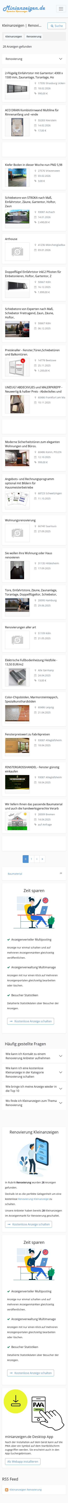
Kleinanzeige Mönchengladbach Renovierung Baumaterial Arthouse (28, 237)
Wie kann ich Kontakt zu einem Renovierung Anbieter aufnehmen (28, 1056)
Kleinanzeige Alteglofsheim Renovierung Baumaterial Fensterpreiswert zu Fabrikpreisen (33, 733)
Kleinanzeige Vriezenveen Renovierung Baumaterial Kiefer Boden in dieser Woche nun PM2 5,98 (32, 163)
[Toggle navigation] (61, 8)
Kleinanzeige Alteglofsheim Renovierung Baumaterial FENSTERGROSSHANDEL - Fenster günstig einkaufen (33, 766)
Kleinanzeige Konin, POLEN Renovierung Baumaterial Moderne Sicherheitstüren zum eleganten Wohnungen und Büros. (33, 442)
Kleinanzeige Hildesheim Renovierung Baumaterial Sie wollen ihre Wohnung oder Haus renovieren (32, 552)
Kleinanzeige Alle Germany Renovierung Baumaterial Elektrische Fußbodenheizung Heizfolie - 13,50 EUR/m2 (33, 660)
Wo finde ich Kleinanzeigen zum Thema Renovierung (31, 1103)
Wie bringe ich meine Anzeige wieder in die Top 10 (31, 1089)
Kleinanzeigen (13, 36)
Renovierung (34, 36)
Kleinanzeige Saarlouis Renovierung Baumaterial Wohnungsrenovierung (30, 519)
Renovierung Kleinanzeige (33, 1199)
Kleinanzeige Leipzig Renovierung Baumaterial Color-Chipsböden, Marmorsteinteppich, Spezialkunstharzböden (33, 697)
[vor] (37, 859)
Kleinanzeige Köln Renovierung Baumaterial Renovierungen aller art (28, 626)
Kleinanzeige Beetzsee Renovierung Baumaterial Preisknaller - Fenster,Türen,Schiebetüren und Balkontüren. (30, 350)
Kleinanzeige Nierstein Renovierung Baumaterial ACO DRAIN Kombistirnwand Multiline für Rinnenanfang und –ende (33, 110)
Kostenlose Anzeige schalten (33, 1021)
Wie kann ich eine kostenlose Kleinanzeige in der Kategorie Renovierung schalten (25, 1072)
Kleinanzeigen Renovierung (26, 1489)
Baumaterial (35, 873)
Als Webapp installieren (22, 1461)
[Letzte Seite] (42, 859)
